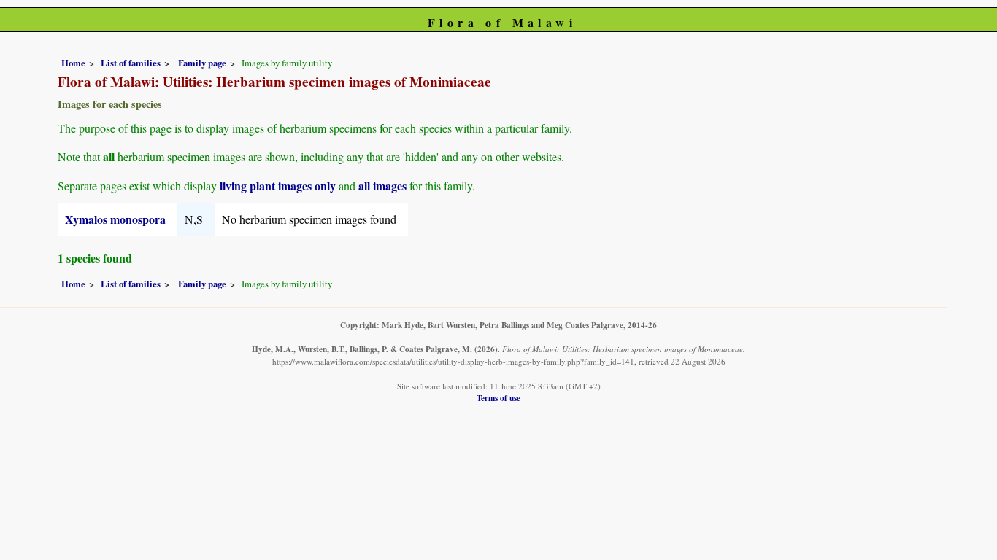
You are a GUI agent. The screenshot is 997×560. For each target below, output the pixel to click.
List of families (131, 62)
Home (73, 62)
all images (382, 185)
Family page (202, 62)
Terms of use (498, 398)
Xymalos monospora (115, 219)
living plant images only (278, 185)
